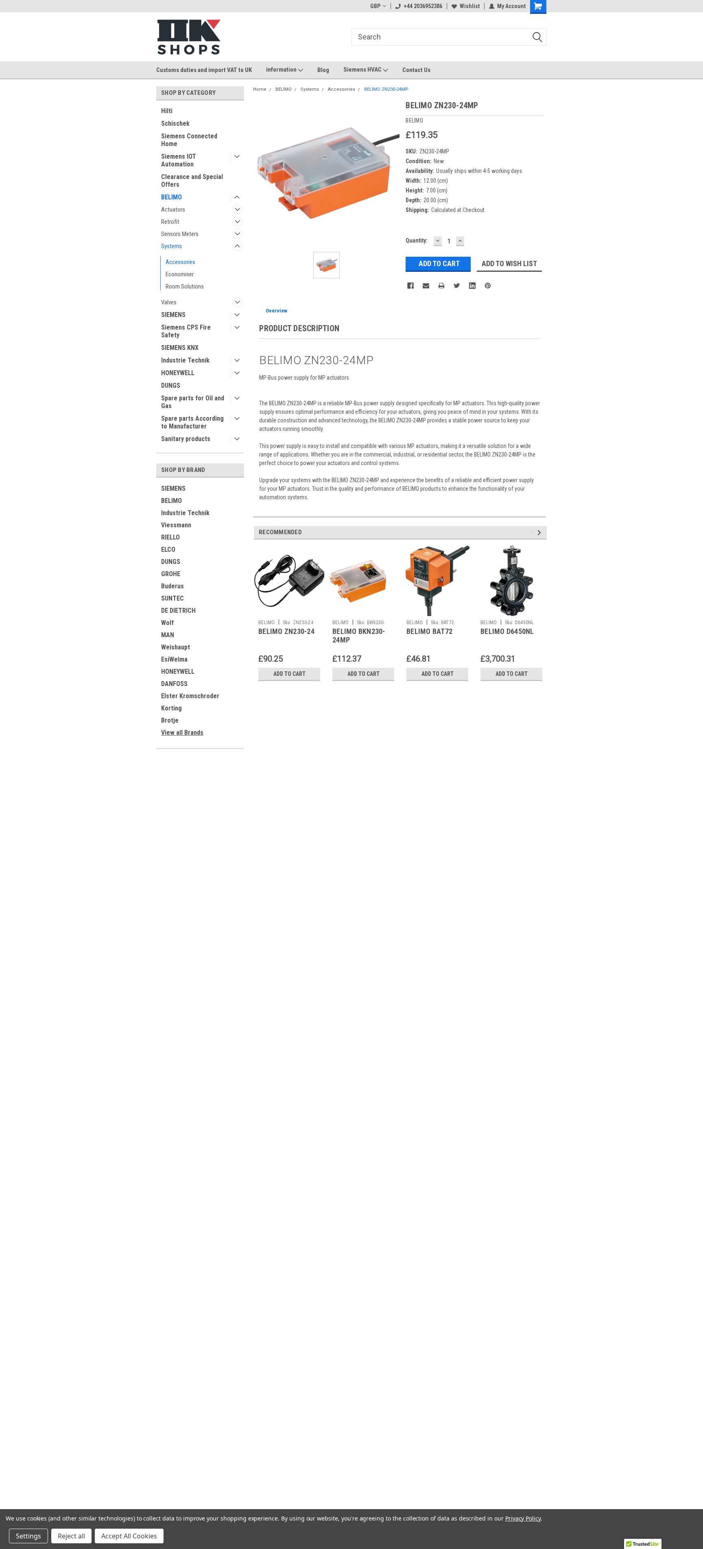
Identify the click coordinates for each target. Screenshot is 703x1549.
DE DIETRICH (178, 610)
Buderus (172, 586)
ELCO (168, 549)
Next (540, 532)
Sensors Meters (180, 234)
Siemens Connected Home (189, 140)
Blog (323, 70)
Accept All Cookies (129, 1536)
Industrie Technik (185, 360)
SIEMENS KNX (180, 348)
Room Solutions (185, 286)
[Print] (441, 285)
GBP (375, 6)
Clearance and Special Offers (192, 180)
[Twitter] (457, 285)
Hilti (166, 111)
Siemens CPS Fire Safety (186, 331)
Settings (28, 1536)
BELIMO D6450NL (507, 631)
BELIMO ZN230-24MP (386, 89)
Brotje (170, 720)
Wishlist (470, 6)
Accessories (180, 262)
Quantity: (417, 240)
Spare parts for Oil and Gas (192, 402)
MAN (167, 635)
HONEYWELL (177, 373)
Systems (171, 246)
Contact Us (416, 70)
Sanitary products (185, 439)
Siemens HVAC (363, 69)
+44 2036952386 (423, 6)
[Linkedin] (472, 285)
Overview (276, 311)
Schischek (175, 123)
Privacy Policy (523, 1518)
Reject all (71, 1536)
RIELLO (170, 537)
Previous (533, 532)
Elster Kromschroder (190, 696)
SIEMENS (173, 315)
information (282, 69)
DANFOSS (174, 684)
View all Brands (182, 732)
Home (259, 89)
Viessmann (176, 525)
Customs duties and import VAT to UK (204, 70)
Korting (171, 708)
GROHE (170, 574)
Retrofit (170, 221)
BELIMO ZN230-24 (286, 631)
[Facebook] (410, 285)
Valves (169, 302)
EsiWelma (174, 659)
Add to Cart (289, 674)
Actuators (173, 209)
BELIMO (171, 197)
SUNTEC (172, 598)
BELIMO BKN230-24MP (358, 635)
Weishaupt (175, 647)
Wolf (167, 623)
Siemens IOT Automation (178, 160)
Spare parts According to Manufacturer (192, 422)
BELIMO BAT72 (429, 631)
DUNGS (170, 385)
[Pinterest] (488, 285)
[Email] (426, 285)
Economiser (180, 274)
